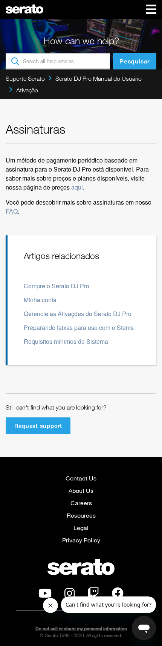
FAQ (12, 211)
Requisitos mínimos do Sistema (66, 341)
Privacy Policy (81, 540)
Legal (81, 527)
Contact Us (81, 478)
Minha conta (40, 299)
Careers (81, 502)
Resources (81, 515)
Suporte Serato (25, 78)
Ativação (27, 90)
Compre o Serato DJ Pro (56, 286)
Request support (38, 425)
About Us (81, 490)
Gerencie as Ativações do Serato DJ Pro (77, 313)
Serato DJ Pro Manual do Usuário (98, 78)
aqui (77, 187)
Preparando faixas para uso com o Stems (79, 327)
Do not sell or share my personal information (81, 628)
